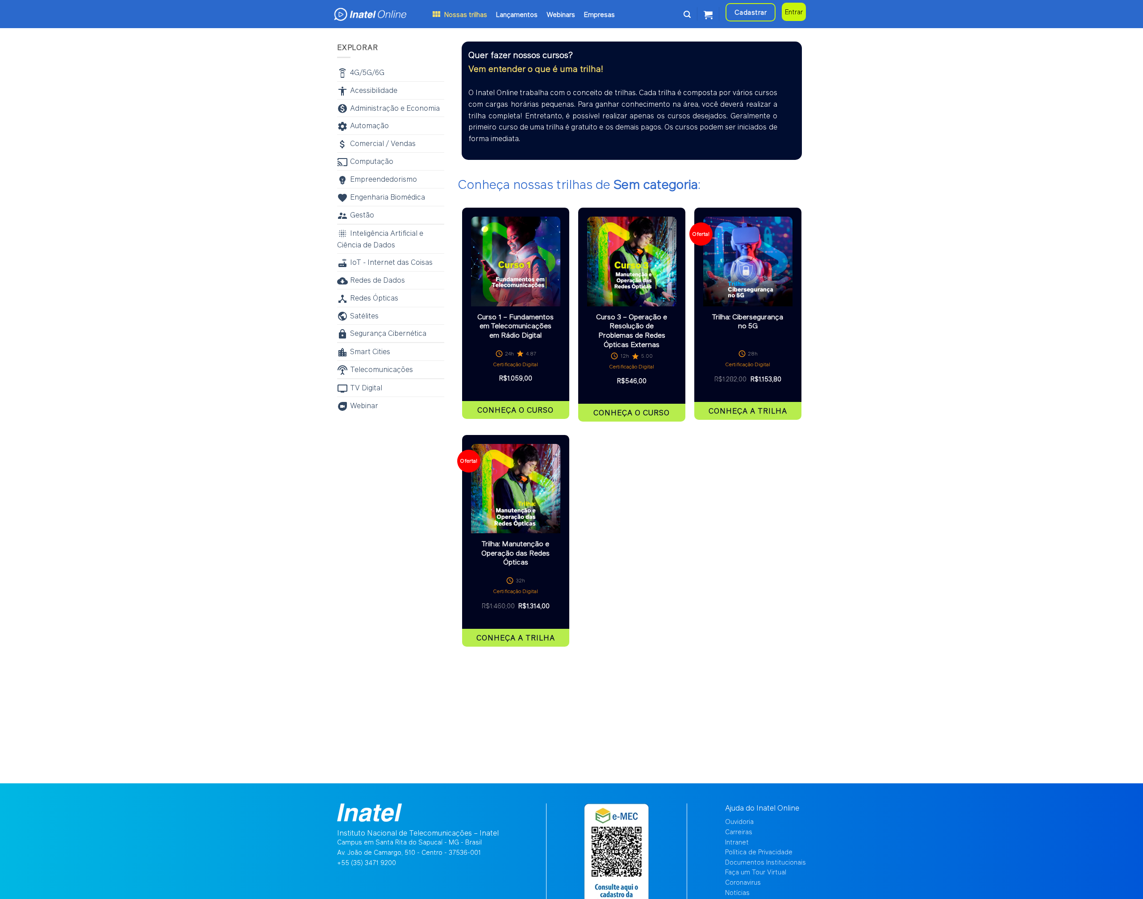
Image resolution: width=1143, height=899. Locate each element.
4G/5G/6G (367, 72)
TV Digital (366, 387)
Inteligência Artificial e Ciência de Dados (380, 239)
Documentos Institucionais (765, 862)
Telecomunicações (381, 369)
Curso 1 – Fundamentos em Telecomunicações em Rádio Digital (515, 326)
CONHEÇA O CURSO (515, 410)
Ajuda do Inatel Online (762, 808)
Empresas (599, 14)
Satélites (364, 315)
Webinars (560, 14)
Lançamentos (517, 14)
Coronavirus (743, 882)
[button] (687, 14)
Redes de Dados (377, 280)
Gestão (362, 214)
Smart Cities (370, 351)
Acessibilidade (373, 90)
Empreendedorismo (383, 179)
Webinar (364, 405)
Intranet (737, 842)
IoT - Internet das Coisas (391, 262)
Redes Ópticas (374, 298)
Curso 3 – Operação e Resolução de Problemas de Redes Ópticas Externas (631, 330)
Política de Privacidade (759, 852)
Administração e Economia (395, 108)
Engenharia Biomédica (387, 197)
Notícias (737, 892)
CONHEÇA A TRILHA (748, 411)
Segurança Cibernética (388, 333)
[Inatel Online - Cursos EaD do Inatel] (381, 14)
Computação (371, 161)
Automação (369, 125)
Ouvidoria (739, 821)
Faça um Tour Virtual (755, 872)
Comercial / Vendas (383, 143)
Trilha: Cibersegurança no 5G (747, 321)
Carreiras (738, 831)
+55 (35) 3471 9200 (366, 862)
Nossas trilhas (465, 14)
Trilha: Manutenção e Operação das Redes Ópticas (515, 553)
